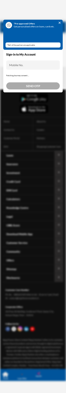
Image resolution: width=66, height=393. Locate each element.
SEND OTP (33, 86)
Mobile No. (16, 65)
